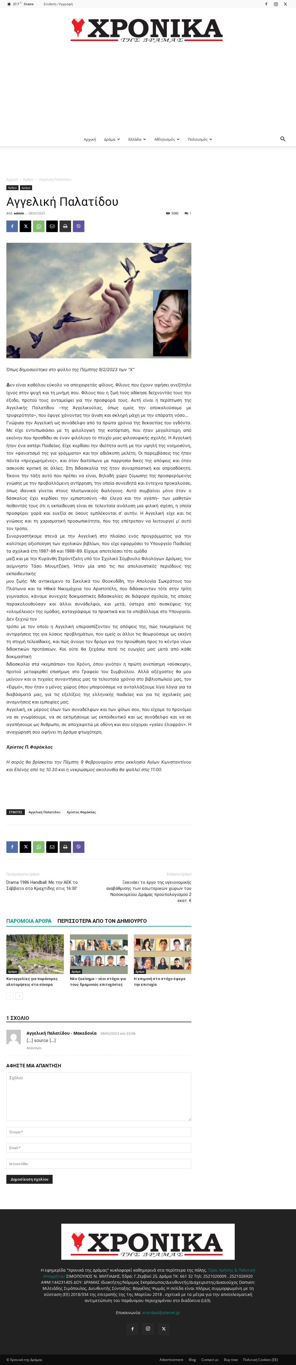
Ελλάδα (134, 139)
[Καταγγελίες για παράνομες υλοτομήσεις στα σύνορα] (35, 954)
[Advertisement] (148, 89)
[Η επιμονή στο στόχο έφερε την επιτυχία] (162, 954)
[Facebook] (266, 4)
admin (19, 213)
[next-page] (19, 996)
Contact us (210, 1359)
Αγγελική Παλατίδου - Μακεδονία (62, 1033)
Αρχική (90, 139)
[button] (283, 139)
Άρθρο (28, 179)
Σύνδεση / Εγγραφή (58, 4)
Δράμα (109, 139)
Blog (192, 1359)
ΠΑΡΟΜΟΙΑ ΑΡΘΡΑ (28, 921)
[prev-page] (10, 996)
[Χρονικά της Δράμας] (148, 27)
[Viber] (78, 226)
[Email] (52, 226)
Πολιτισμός (198, 139)
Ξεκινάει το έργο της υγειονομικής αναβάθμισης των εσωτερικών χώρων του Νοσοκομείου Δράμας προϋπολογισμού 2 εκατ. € (148, 891)
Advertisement (171, 1359)
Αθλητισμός (164, 139)
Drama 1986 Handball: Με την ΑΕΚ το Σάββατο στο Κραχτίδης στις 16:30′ (42, 885)
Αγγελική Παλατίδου (44, 812)
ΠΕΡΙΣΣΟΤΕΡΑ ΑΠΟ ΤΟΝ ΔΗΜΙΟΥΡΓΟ (102, 921)
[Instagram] (275, 4)
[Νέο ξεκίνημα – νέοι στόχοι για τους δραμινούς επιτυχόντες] (98, 954)
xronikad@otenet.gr (161, 1312)
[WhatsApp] (39, 226)
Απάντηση (34, 1048)
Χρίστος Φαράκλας (81, 812)
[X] (285, 4)
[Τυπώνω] (65, 226)
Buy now (231, 1359)
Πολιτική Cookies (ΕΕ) (260, 1359)
